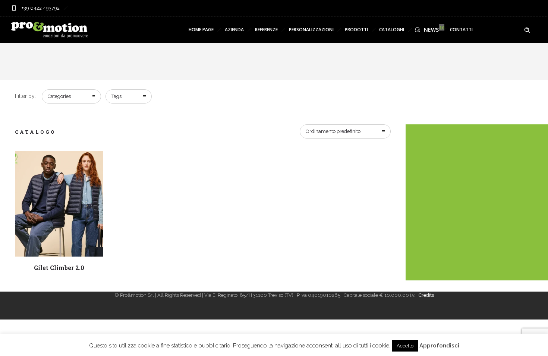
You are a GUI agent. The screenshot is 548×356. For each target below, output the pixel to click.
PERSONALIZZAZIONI (311, 29)
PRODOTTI (356, 29)
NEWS (431, 29)
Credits (426, 295)
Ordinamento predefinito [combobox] (333, 131)
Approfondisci (439, 345)
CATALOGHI (391, 29)
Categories (59, 96)
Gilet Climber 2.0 (59, 267)
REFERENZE (266, 29)
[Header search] (527, 30)
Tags (116, 96)
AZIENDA (234, 29)
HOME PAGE (201, 29)
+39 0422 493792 (40, 8)
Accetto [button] (405, 346)
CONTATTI (461, 29)
